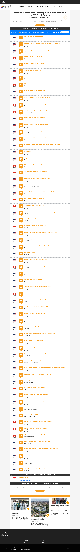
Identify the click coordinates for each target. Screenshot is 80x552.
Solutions (43, 542)
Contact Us (64, 535)
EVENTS (42, 2)
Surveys (43, 544)
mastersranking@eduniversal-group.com (71, 537)
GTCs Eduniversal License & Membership (30, 544)
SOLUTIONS (38, 2)
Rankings (43, 537)
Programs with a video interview (53, 32)
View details (26, 39)
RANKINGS (29, 2)
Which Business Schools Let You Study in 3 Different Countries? (20, 512)
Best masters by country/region (42, 6)
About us (25, 537)
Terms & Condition (26, 538)
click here (17, 547)
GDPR (24, 542)
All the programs (23, 32)
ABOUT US (50, 2)
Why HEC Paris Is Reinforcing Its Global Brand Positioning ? (60, 506)
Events (43, 540)
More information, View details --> (26, 480)
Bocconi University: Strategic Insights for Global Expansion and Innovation (40, 518)
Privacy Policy (25, 540)
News (60, 6)
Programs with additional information (36, 32)
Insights (43, 538)
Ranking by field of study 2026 (25, 6)
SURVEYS (34, 2)
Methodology (54, 6)
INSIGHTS (46, 2)
